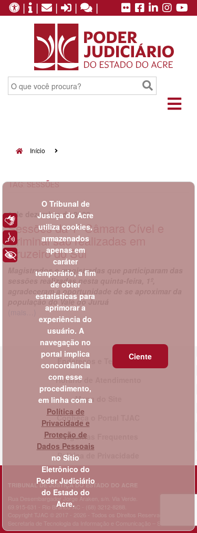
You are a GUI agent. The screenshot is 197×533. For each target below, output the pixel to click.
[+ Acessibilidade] (10, 255)
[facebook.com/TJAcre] (140, 8)
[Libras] (10, 220)
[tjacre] (153, 8)
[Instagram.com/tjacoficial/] (167, 8)
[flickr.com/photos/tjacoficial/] (126, 8)
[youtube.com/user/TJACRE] (182, 8)
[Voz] (10, 237)
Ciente (140, 356)
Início (36, 150)
